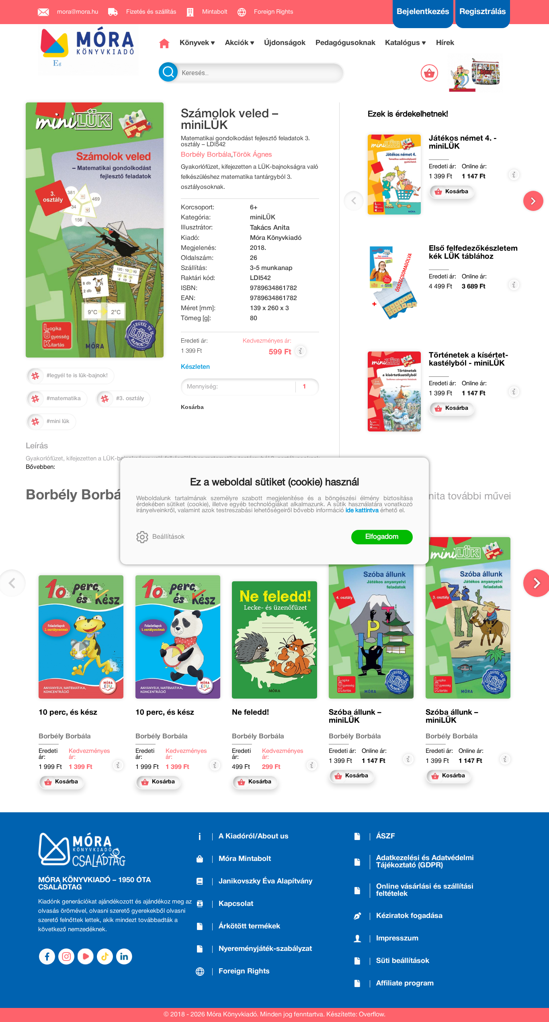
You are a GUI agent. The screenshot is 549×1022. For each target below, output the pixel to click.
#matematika (64, 398)
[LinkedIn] (124, 956)
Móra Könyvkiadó (275, 238)
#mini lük (58, 421)
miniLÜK (262, 218)
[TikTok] (105, 956)
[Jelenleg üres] (430, 73)
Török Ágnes (252, 155)
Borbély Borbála (206, 155)
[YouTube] (86, 956)
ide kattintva (362, 510)
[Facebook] (47, 956)
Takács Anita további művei (450, 496)
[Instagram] (66, 956)
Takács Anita (269, 228)
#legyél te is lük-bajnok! (77, 375)
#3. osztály (130, 398)
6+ (254, 208)
